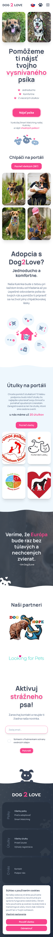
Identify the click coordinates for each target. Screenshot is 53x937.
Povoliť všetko (26, 921)
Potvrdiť (26, 750)
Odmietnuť (26, 928)
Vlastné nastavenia (16, 914)
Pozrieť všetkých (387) (26, 166)
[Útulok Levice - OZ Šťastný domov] (13, 482)
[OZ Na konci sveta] (39, 482)
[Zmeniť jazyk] (33, 5)
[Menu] (40, 5)
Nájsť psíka (26, 112)
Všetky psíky (20, 811)
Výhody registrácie (23, 846)
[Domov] (12, 4)
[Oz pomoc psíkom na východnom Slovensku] (13, 448)
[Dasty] (39, 27)
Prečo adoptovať (22, 815)
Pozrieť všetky (26, 425)
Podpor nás (19, 872)
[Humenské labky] (39, 448)
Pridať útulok (20, 842)
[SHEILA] (13, 27)
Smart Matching (22, 819)
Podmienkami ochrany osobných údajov (29, 741)
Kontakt (18, 868)
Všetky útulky (21, 838)
